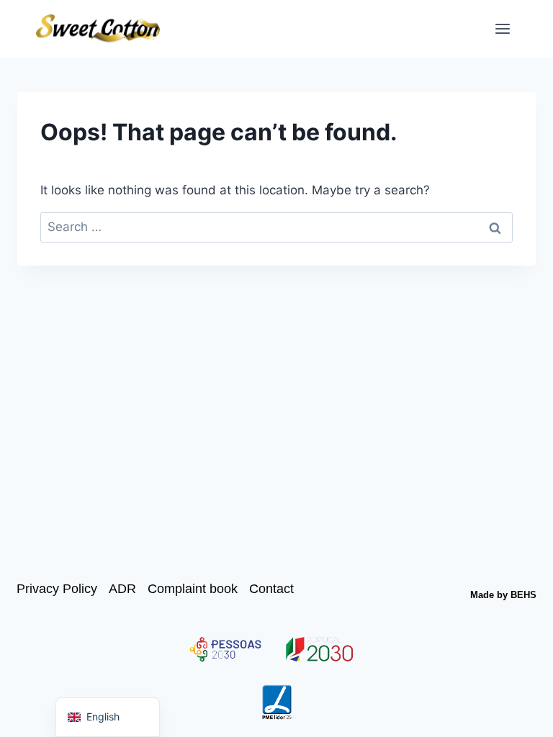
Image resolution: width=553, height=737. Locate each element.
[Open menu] (502, 28)
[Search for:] (276, 227)
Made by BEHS (503, 594)
